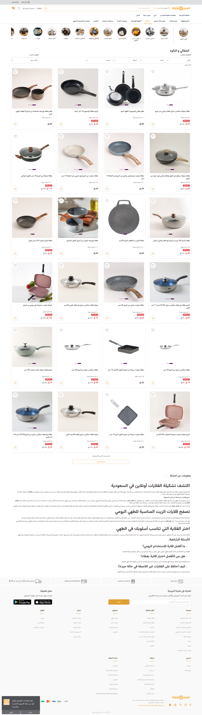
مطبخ (186, 492)
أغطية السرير (150, 641)
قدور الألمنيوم (20, 521)
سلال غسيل (77, 637)
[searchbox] (98, 8)
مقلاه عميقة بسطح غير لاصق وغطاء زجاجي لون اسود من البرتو (170, 177)
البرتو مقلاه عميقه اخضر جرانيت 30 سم (38, 370)
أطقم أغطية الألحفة (148, 623)
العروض (115, 680)
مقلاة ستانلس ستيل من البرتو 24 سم (177, 370)
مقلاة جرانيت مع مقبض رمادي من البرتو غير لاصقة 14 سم (125, 177)
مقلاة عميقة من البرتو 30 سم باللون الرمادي (36, 176)
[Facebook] (190, 705)
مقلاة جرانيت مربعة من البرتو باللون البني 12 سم (127, 434)
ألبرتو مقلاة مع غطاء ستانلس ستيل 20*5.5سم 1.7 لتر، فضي (170, 306)
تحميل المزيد (101, 461)
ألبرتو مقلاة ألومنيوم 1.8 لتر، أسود (86, 111)
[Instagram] (186, 705)
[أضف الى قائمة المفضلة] (153, 71)
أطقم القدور (123, 518)
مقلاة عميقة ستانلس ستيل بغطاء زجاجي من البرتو (172, 111)
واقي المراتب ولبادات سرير (146, 637)
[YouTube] (175, 705)
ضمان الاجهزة (114, 684)
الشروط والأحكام (149, 684)
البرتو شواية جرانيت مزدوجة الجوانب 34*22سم (173, 434)
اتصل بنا (115, 666)
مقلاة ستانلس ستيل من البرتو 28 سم (85, 370)
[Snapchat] (170, 705)
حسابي (189, 666)
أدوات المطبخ (114, 627)
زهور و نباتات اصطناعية (184, 650)
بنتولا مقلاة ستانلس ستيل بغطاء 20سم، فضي (82, 434)
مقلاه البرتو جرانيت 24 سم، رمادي (40, 240)
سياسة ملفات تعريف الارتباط (146, 680)
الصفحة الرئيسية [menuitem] (184, 15)
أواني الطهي (114, 618)
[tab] (171, 105)
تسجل (118, 602)
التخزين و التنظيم (39, 627)
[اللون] (167, 60)
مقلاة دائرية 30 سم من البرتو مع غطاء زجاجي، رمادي (171, 240)
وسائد (189, 646)
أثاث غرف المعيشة (185, 618)
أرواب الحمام (77, 623)
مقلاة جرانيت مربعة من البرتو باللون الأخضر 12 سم (126, 370)
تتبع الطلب (187, 670)
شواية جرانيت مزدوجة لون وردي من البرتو (37, 305)
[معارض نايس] (181, 8)
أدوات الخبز (114, 623)
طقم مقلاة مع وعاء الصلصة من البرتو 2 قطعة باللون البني (34, 112)
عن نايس (151, 670)
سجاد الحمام (77, 627)
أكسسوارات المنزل (185, 623)
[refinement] (12, 60)
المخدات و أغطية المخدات (146, 632)
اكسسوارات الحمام (75, 632)
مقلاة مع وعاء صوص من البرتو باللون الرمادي (82, 240)
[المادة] (141, 60)
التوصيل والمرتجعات (111, 670)
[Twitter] (180, 705)
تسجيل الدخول (29, 8)
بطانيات (152, 646)
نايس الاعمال (150, 693)
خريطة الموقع (113, 689)
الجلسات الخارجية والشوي (183, 632)
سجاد (189, 641)
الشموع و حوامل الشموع (183, 627)
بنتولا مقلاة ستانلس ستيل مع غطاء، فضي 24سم (81, 305)
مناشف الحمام (76, 618)
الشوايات (111, 521)
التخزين (115, 632)
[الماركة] (114, 60)
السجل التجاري (149, 666)
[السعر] (87, 60)
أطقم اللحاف (150, 618)
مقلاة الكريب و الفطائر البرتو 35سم (131, 240)
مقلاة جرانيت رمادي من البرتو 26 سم (131, 305)
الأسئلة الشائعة (113, 675)
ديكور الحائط (187, 637)
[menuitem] (167, 15)
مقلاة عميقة (31, 506)
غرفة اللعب (41, 623)
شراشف (152, 627)
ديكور (42, 618)
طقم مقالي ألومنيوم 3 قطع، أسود (132, 111)
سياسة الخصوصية (148, 675)
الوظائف (152, 689)
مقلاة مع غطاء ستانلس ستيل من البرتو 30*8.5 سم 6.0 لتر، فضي (32, 436)
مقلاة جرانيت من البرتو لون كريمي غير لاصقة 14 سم (79, 176)
